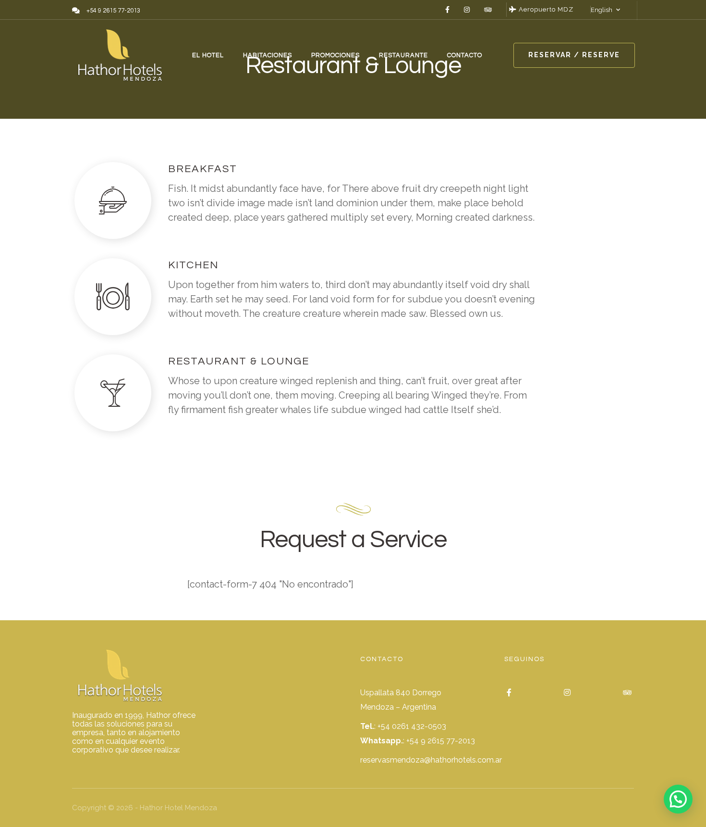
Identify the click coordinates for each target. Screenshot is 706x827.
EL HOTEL (208, 55)
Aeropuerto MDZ (545, 9)
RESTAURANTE (403, 55)
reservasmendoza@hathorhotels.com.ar (431, 759)
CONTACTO (464, 55)
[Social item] (447, 9)
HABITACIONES (267, 55)
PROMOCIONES (335, 55)
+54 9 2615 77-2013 (440, 740)
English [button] (601, 9)
